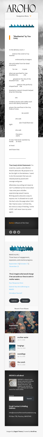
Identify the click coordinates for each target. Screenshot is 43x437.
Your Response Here (16, 283)
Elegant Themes (18, 431)
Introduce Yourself (15, 293)
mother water (22, 337)
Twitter (18, 232)
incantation (13, 325)
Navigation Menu (22, 16)
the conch (21, 362)
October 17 (24, 264)
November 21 (14, 266)
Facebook (14, 232)
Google (10, 232)
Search (11, 396)
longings (20, 345)
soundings (21, 354)
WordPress (34, 431)
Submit (14, 301)
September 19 (14, 264)
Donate (25, 301)
